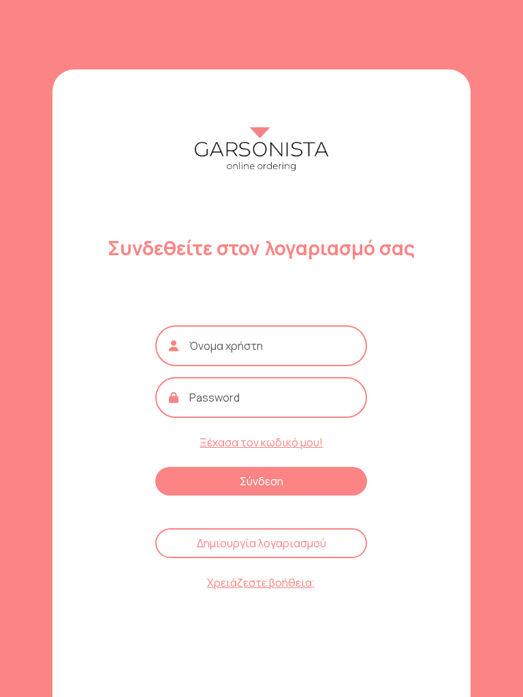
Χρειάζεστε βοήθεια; (261, 582)
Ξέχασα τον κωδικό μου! (261, 442)
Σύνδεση (261, 481)
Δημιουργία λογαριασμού (261, 543)
